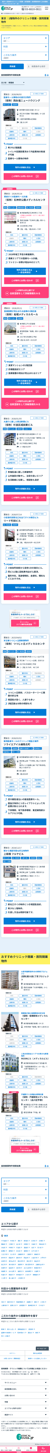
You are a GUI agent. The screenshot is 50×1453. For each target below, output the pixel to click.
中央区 (12, 1241)
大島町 (36, 1271)
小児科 (42, 1302)
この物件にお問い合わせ (22, 176)
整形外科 (10, 1302)
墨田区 (3, 1244)
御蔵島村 (36, 1275)
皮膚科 (29, 1302)
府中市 (3, 1258)
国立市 (29, 1261)
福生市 (36, 1261)
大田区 (33, 1244)
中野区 (11, 1247)
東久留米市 (29, 1264)
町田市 (26, 1258)
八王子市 (4, 1254)
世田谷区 (42, 1244)
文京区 (33, 1241)
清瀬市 (20, 1264)
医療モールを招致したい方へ (37, 1358)
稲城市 (11, 1268)
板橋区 (3, 1251)
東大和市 (12, 1264)
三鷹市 (29, 1254)
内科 (2, 1302)
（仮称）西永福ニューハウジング (22, 100)
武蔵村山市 (39, 1264)
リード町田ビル (12, 520)
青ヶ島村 (12, 1278)
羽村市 (18, 1268)
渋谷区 (3, 1247)
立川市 (12, 1254)
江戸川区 (34, 1251)
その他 (41, 1305)
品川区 (18, 1244)
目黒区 (26, 1244)
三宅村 (27, 1275)
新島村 (11, 1275)
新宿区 (26, 1241)
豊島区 (26, 1247)
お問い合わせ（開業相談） (12, 1358)
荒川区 (39, 1247)
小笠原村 (21, 1278)
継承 (36, 1333)
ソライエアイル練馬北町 (17, 744)
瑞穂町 (3, 1271)
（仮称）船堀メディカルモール (21, 314)
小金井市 (34, 1258)
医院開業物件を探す (9, 13)
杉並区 (18, 1247)
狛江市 (3, 1264)
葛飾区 (26, 1251)
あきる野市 (27, 1268)
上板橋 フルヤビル (14, 854)
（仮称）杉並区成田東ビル (18, 424)
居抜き (30, 1333)
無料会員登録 (37, 1353)
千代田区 (4, 1241)
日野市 (3, 1261)
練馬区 (11, 1251)
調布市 (18, 1258)
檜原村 (20, 1271)
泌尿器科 (22, 1305)
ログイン (12, 1353)
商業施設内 (21, 1329)
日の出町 (12, 1271)
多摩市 (3, 1268)
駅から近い (11, 1329)
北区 (32, 1247)
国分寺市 (21, 1261)
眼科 (35, 1302)
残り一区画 (4, 1336)
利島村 (3, 1275)
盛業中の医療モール (7, 1333)
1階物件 (30, 1329)
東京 (18, 13)
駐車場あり (21, 1333)
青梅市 (36, 1254)
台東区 (41, 1241)
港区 (19, 1241)
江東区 (11, 1244)
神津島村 (19, 1275)
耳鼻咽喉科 (20, 1302)
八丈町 (3, 1278)
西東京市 (37, 1268)
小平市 (42, 1258)
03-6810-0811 (33, 9)
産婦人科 (13, 1305)
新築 (2, 1329)
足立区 (18, 1251)
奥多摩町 (28, 1271)
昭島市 (11, 1258)
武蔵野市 (21, 1254)
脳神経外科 (31, 1305)
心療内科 (4, 1305)
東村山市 (12, 1261)
